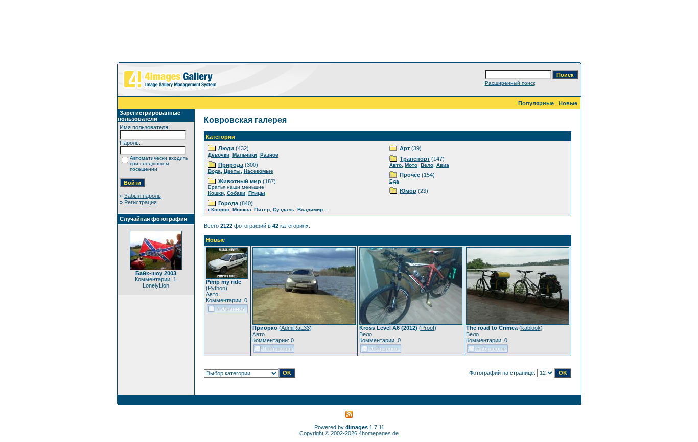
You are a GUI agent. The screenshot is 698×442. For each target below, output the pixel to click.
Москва (241, 209)
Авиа (442, 165)
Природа (230, 165)
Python (216, 288)
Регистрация (140, 202)
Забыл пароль (142, 196)
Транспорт (415, 159)
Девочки (218, 155)
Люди (226, 148)
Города (228, 203)
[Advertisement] (349, 33)
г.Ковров (218, 209)
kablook (531, 328)
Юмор (408, 191)
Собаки (236, 193)
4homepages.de (379, 433)
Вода (214, 171)
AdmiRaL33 (295, 328)
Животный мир (239, 181)
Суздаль (283, 209)
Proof (427, 328)
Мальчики (244, 155)
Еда (394, 181)
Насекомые (258, 171)
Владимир (310, 209)
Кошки (216, 193)
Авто (395, 165)
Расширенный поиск (510, 83)
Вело (427, 165)
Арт (405, 148)
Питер (262, 209)
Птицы (256, 193)
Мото (411, 165)
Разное (269, 155)
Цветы (232, 171)
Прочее (410, 175)
